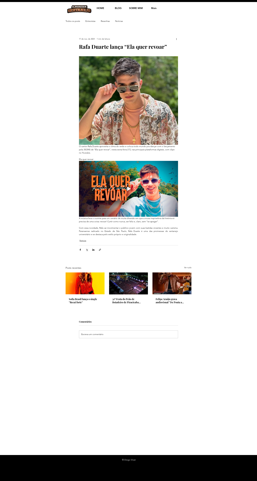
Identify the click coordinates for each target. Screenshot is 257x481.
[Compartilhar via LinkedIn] (93, 249)
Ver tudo (187, 267)
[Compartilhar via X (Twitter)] (87, 249)
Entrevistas (90, 21)
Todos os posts (73, 21)
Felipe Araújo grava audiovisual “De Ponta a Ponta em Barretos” (169, 300)
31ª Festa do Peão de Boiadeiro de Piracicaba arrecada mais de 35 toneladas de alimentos (125, 300)
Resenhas (105, 21)
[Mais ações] (176, 38)
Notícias (119, 21)
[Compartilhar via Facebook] (80, 249)
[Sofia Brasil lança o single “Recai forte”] (85, 283)
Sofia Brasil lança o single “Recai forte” (83, 300)
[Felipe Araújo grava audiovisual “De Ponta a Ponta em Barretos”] (171, 283)
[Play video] (128, 189)
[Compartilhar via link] (100, 249)
